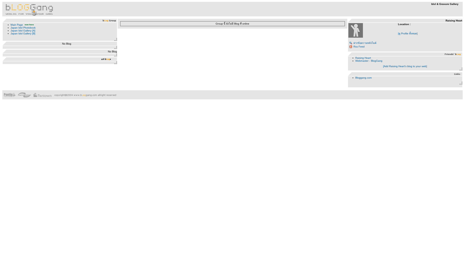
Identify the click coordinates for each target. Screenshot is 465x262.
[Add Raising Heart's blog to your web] (405, 66)
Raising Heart (363, 57)
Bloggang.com (363, 77)
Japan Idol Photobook (23, 27)
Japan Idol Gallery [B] (23, 33)
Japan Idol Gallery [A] (23, 30)
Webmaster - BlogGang (368, 60)
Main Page (17, 24)
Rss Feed (359, 46)
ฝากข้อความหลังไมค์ (364, 42)
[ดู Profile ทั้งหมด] (408, 33)
